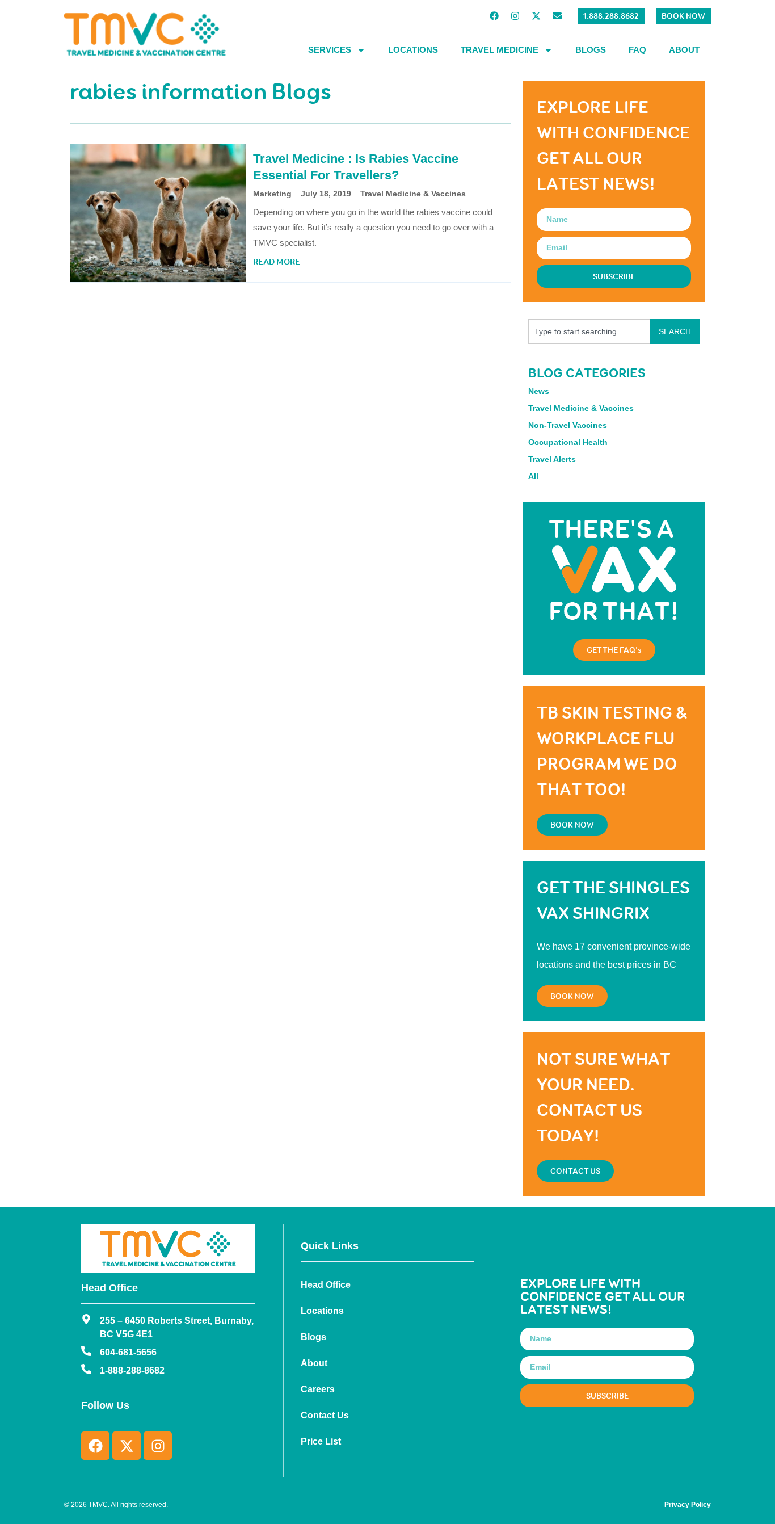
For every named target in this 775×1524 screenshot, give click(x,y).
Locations (413, 49)
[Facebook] (494, 16)
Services (329, 49)
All (533, 476)
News (538, 391)
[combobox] (589, 331)
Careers (318, 1389)
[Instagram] (515, 16)
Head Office (326, 1285)
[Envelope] (557, 16)
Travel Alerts (552, 459)
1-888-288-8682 (132, 1370)
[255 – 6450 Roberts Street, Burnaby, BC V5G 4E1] (86, 1319)
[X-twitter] (536, 16)
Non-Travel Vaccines (567, 425)
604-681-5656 (128, 1352)
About (684, 49)
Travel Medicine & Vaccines (413, 193)
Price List (321, 1441)
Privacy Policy (687, 1505)
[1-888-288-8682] (86, 1369)
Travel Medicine (499, 49)
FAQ (637, 49)
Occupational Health (568, 442)
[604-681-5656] (86, 1351)
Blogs (590, 49)
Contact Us (325, 1415)
